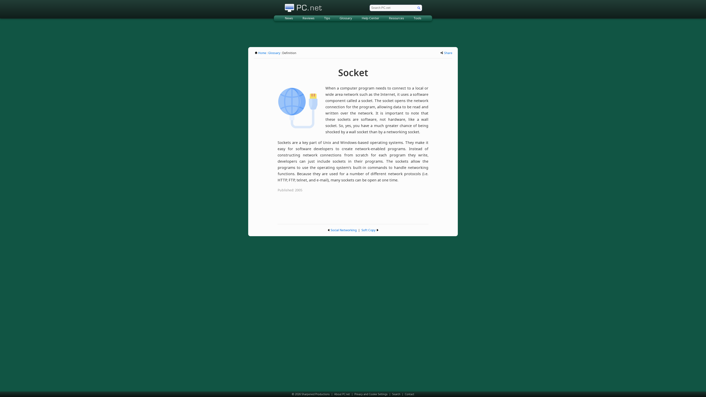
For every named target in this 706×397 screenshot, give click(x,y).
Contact (409, 394)
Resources (396, 18)
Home (262, 53)
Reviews (308, 18)
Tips (327, 18)
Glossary (346, 18)
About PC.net (342, 394)
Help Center (370, 18)
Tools (417, 18)
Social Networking (344, 230)
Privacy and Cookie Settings (371, 394)
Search (396, 394)
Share (448, 53)
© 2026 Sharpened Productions (311, 394)
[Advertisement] (353, 34)
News (289, 18)
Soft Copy (368, 230)
